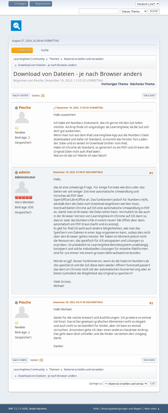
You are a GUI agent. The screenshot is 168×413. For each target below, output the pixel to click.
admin (24, 172)
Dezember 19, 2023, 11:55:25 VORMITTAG (80, 107)
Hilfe (95, 408)
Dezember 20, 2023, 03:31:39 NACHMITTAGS (78, 302)
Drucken (149, 95)
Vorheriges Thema (114, 84)
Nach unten (20, 95)
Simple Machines (38, 408)
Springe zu (95, 383)
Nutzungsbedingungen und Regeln (121, 408)
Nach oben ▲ (152, 408)
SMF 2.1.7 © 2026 (18, 408)
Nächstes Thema (142, 84)
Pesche (25, 107)
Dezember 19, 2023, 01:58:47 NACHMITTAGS (78, 172)
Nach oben (19, 360)
